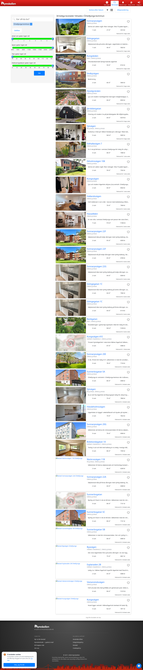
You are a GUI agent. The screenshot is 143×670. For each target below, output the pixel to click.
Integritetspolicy (78, 642)
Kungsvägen (93, 178)
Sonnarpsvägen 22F (96, 231)
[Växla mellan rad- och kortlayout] (111, 10)
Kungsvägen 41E (95, 336)
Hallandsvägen (94, 196)
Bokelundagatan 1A (96, 441)
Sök (39, 73)
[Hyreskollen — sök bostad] (8, 3)
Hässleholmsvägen (96, 406)
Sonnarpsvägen (94, 20)
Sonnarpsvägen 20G (96, 424)
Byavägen (91, 547)
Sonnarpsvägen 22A (96, 477)
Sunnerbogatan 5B (96, 529)
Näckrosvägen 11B (96, 459)
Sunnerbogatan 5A (96, 371)
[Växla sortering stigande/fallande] (107, 10)
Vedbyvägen (93, 73)
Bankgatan (92, 319)
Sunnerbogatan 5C (96, 512)
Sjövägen (91, 126)
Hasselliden (92, 213)
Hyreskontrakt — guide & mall (44, 642)
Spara (122, 10)
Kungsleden (92, 56)
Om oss (36, 648)
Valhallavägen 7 (94, 143)
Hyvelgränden (93, 91)
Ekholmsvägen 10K (96, 161)
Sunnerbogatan (94, 494)
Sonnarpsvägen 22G (96, 266)
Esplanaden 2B (94, 564)
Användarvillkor (78, 639)
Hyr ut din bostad (39, 639)
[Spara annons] (128, 21)
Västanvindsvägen (95, 582)
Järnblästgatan (94, 108)
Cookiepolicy (77, 648)
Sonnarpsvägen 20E (96, 354)
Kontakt (75, 645)
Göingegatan (93, 38)
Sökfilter (17, 31)
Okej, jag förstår (19, 665)
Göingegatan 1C (94, 284)
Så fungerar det (39, 645)
